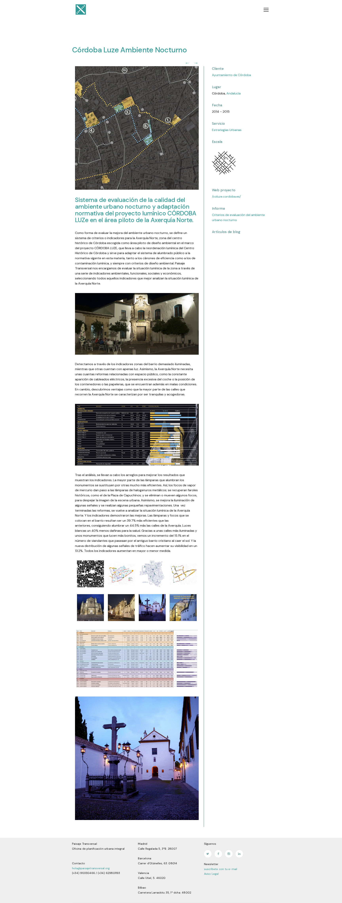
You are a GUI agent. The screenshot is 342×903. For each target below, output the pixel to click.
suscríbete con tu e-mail (220, 869)
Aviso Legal (211, 874)
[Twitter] (208, 854)
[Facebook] (218, 854)
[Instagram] (229, 854)
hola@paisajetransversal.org (91, 868)
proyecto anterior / (187, 62)
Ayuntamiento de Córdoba (231, 75)
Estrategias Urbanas (226, 130)
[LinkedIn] (239, 854)
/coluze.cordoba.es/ (226, 196)
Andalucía (233, 93)
